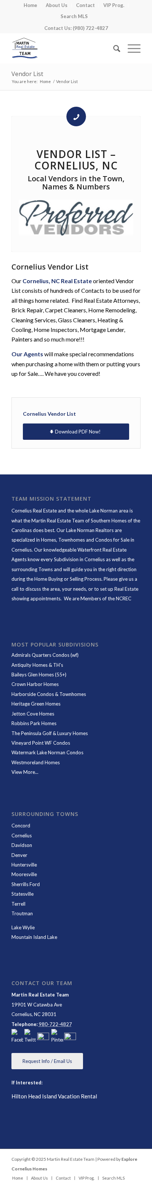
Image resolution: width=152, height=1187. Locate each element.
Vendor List (27, 74)
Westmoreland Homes (35, 762)
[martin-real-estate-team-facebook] (17, 1036)
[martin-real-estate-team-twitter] (30, 1036)
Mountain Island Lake (34, 937)
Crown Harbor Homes (35, 684)
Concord (20, 826)
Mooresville (24, 874)
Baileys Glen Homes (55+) (38, 674)
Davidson (21, 845)
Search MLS (74, 16)
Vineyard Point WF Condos (40, 743)
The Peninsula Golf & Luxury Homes (49, 733)
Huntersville (24, 865)
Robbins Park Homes (33, 723)
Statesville (22, 894)
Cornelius (21, 835)
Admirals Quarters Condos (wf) (45, 655)
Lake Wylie (23, 927)
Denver (19, 855)
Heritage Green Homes (36, 704)
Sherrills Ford (25, 884)
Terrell (18, 904)
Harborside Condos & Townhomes (48, 694)
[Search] (113, 48)
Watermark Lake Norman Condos (47, 752)
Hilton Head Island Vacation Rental (54, 1096)
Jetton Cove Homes (32, 714)
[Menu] (130, 48)
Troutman (22, 913)
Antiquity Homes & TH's (37, 665)
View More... (24, 772)
